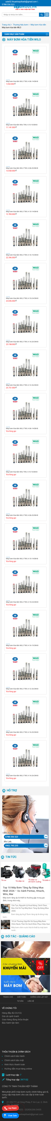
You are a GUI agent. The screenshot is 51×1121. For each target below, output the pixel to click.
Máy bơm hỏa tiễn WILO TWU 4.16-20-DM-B (22, 342)
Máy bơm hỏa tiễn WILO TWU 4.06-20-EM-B (22, 168)
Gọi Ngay (12, 1108)
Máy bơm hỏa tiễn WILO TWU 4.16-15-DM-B (22, 255)
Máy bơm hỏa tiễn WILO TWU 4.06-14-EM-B (22, 81)
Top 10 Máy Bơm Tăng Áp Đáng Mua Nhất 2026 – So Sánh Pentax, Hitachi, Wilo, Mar (23, 891)
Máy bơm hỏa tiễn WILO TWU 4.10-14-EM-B (22, 211)
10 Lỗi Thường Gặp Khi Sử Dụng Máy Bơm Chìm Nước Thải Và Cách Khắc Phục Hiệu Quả (30, 922)
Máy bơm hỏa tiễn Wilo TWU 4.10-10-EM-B (21, 125)
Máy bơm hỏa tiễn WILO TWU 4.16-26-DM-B (22, 776)
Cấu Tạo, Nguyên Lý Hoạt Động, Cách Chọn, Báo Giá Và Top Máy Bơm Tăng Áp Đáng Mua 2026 (30, 908)
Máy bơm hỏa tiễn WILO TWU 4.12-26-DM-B (22, 385)
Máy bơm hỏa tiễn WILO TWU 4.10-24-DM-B (22, 298)
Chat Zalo (12, 1115)
